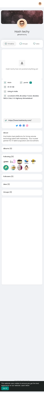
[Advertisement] (22, 219)
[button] (40, 3)
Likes (5, 184)
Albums (6, 148)
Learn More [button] (25, 385)
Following (6, 156)
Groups (6, 192)
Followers (7, 176)
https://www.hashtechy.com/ (19, 120)
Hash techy (22, 31)
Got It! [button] (5, 388)
